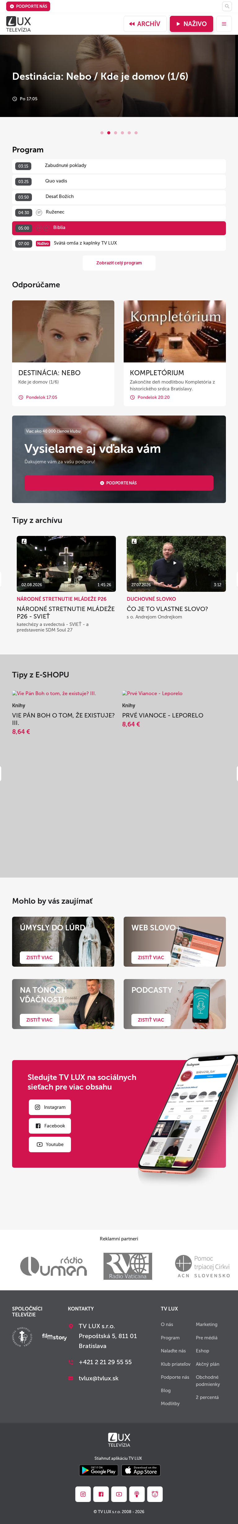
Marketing (207, 1324)
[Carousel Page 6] (136, 132)
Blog (166, 1390)
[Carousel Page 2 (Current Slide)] (108, 132)
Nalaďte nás (173, 1351)
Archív (148, 24)
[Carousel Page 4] (122, 132)
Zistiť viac (39, 957)
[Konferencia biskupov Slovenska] (22, 1337)
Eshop (202, 1351)
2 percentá (207, 1397)
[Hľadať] (227, 6)
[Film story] (54, 1337)
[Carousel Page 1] (102, 132)
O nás (167, 1324)
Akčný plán (207, 1364)
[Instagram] (83, 1494)
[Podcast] (137, 1494)
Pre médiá (207, 1338)
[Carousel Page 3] (115, 132)
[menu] (224, 24)
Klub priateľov (176, 1364)
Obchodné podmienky (208, 1380)
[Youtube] (119, 1494)
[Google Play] (98, 1470)
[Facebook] (101, 1494)
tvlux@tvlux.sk (99, 1378)
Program (170, 1338)
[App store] (141, 1470)
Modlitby (170, 1403)
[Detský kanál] (155, 1494)
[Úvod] (18, 24)
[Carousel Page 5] (129, 132)
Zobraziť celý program (119, 263)
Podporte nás (31, 6)
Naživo (195, 24)
